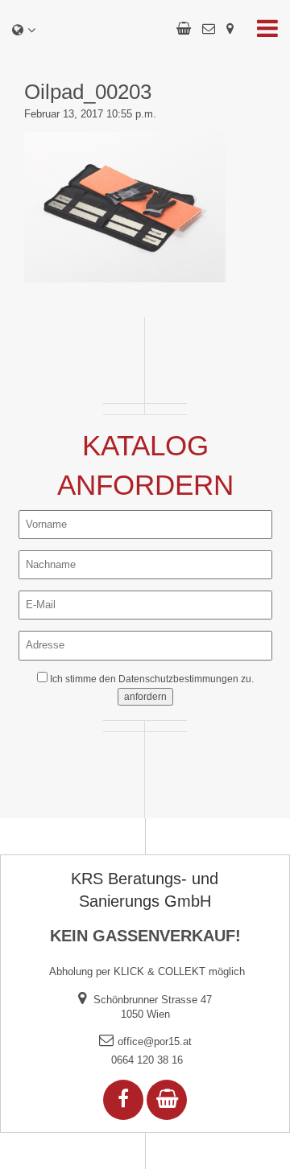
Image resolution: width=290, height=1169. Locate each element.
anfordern (145, 696)
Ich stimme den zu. (152, 679)
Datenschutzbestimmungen (178, 679)
